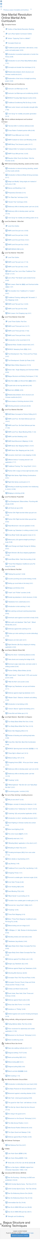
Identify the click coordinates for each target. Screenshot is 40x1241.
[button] (1, 2)
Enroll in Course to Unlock (20, 1235)
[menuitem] (1, 4)
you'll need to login (28, 1233)
